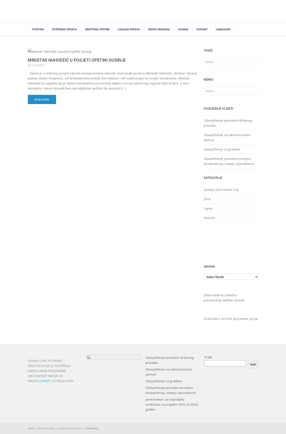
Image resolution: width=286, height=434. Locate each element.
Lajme (208, 208)
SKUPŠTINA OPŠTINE (97, 29)
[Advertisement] (217, 243)
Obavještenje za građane (222, 149)
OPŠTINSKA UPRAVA (64, 29)
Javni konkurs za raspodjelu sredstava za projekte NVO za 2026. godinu (172, 404)
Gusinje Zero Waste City (221, 189)
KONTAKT (202, 29)
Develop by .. (92, 428)
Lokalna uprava (129, 29)
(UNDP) (46, 381)
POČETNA (38, 29)
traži (253, 364)
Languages (223, 29)
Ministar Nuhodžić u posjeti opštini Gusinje (77, 60)
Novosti (209, 218)
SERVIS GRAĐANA (159, 29)
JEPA (207, 199)
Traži (208, 357)
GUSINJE (183, 29)
